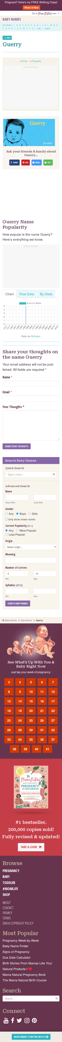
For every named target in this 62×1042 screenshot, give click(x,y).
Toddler (9, 882)
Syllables (14, 585)
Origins (47, 28)
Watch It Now (31, 7)
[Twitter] (19, 1021)
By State (46, 293)
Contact (8, 907)
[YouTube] (5, 1021)
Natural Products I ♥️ (17, 969)
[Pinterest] (34, 1021)
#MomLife (10, 888)
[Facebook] (12, 1021)
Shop (6, 894)
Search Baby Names (18, 603)
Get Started (7, 25)
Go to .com (45, 13)
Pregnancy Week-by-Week (21, 940)
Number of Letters (16, 568)
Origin (8, 541)
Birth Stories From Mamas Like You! (27, 963)
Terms (7, 918)
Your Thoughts (13, 407)
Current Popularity (19, 526)
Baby (6, 876)
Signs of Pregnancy (16, 951)
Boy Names (26, 620)
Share (25, 61)
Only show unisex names (21, 519)
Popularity (36, 61)
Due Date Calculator (16, 957)
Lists (39, 28)
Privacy (7, 912)
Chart (9, 293)
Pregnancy (11, 870)
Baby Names (12, 19)
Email (6, 392)
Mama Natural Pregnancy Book (24, 974)
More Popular (28, 530)
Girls (35, 514)
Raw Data (26, 293)
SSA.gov (35, 336)
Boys (23, 514)
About (7, 902)
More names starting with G (30, 1036)
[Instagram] (26, 1021)
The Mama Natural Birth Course (24, 980)
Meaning (10, 554)
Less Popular (17, 534)
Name (6, 377)
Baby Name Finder (15, 946)
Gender (9, 509)
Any (11, 514)
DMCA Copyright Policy (18, 923)
